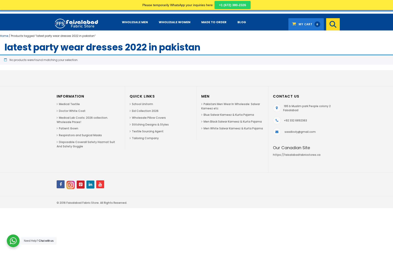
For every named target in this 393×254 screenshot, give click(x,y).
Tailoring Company (145, 138)
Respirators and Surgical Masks (80, 135)
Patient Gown (68, 128)
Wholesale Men (135, 22)
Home (4, 36)
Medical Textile (69, 104)
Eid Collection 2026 (145, 111)
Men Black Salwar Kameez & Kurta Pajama (233, 121)
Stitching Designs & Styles (150, 124)
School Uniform (142, 104)
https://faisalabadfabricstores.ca (296, 155)
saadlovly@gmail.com (300, 132)
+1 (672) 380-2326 (232, 5)
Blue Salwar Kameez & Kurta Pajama (229, 115)
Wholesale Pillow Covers (149, 118)
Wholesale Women (174, 22)
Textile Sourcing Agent (148, 131)
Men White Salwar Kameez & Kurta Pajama (233, 128)
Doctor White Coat (72, 111)
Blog (241, 22)
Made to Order (214, 22)
